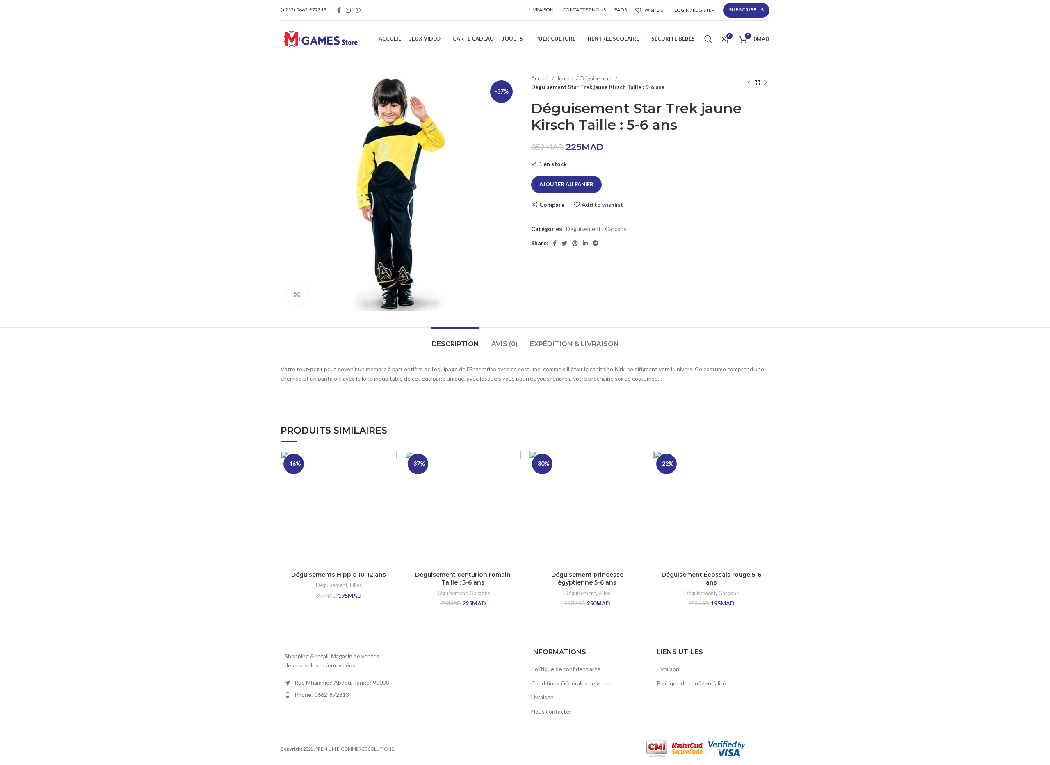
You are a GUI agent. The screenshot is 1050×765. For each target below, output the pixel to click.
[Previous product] (749, 83)
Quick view (390, 501)
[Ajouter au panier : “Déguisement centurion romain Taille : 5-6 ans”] (514, 482)
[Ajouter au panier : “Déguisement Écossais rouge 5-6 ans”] (763, 482)
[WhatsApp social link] (358, 10)
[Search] (708, 39)
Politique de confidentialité (565, 668)
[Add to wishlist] (390, 464)
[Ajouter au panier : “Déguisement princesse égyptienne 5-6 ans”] (639, 482)
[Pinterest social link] (575, 243)
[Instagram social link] (348, 10)
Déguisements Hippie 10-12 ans (338, 574)
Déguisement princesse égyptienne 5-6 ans (587, 579)
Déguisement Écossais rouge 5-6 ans (711, 579)
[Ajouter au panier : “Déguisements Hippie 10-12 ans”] (390, 482)
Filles (356, 585)
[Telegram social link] (595, 243)
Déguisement (596, 78)
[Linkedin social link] (585, 243)
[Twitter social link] (564, 243)
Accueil (540, 78)
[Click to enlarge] (297, 294)
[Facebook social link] (339, 10)
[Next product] (765, 83)
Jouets (565, 78)
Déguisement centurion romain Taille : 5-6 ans (463, 579)
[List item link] (337, 694)
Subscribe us (746, 10)
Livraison (542, 697)
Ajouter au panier (566, 184)
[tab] (455, 339)
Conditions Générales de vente (571, 683)
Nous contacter (551, 711)
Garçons (616, 228)
